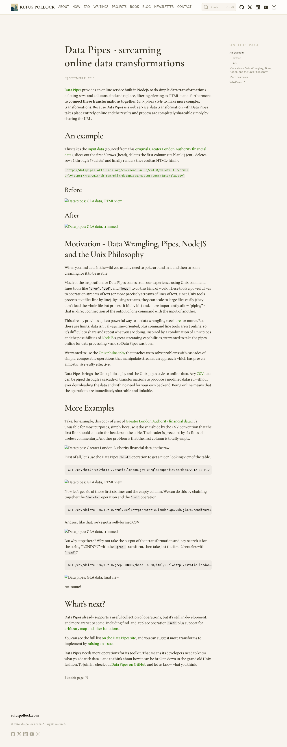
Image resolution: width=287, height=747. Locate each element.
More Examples (239, 77)
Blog (146, 7)
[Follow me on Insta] (38, 734)
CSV (200, 374)
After (236, 63)
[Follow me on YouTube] (32, 734)
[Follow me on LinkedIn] (25, 734)
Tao (87, 7)
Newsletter (164, 7)
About (63, 7)
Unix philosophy (112, 353)
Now (76, 7)
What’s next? (237, 82)
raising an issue (100, 643)
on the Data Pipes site (119, 638)
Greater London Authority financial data (158, 421)
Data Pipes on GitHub (128, 664)
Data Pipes (73, 90)
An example (237, 52)
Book (134, 7)
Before (237, 58)
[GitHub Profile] (13, 734)
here (177, 320)
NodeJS (108, 338)
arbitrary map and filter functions (92, 628)
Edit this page (74, 677)
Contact (184, 7)
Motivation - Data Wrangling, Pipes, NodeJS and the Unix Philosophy (251, 70)
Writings (100, 7)
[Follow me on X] (19, 734)
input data (96, 149)
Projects (119, 7)
